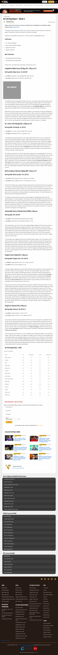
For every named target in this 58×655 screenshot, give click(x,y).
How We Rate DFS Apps (7, 618)
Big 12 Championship (8, 532)
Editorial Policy (46, 614)
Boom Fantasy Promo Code (35, 603)
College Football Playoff (9, 519)
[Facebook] (42, 579)
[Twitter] (45, 579)
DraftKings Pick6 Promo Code (35, 620)
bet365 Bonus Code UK (20, 638)
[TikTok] (52, 579)
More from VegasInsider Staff (18, 468)
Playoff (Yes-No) (7, 561)
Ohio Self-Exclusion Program (29, 645)
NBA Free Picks (19, 592)
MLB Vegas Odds (5, 594)
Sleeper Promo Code (20, 629)
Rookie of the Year (8, 567)
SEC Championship (8, 524)
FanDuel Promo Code (8, 495)
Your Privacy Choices (5, 640)
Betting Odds (4, 587)
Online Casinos (46, 617)
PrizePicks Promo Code (34, 605)
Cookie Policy (46, 612)
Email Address (9, 407)
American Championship (9, 538)
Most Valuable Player (8, 564)
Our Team (45, 599)
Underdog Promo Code (8, 501)
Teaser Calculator (47, 630)
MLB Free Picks (19, 594)
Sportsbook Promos (47, 592)
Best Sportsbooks (19, 607)
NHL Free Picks (19, 601)
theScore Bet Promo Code (9, 498)
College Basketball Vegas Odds (8, 599)
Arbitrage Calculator (47, 636)
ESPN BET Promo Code (21, 622)
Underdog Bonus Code (20, 624)
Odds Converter (46, 627)
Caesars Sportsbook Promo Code (11, 509)
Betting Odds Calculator (48, 625)
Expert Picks (18, 587)
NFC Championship (8, 569)
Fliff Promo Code (32, 596)
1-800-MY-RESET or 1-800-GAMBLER (25, 644)
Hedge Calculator (46, 632)
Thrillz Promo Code (33, 594)
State (7, 417)
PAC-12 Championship (8, 535)
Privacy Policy (46, 603)
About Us (45, 596)
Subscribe (51, 1)
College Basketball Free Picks (22, 599)
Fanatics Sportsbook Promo (21, 609)
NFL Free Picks (19, 590)
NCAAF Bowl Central (29, 5)
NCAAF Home (4, 5)
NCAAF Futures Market (38, 5)
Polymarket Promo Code (9, 479)
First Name (8, 410)
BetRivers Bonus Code (20, 627)
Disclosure (36, 652)
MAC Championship (8, 549)
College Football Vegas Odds (8, 596)
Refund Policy (46, 608)
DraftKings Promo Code (9, 492)
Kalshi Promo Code (8, 481)
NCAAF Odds (11, 5)
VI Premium (45, 587)
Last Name (8, 414)
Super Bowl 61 (7, 556)
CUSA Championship (8, 546)
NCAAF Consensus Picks (50, 5)
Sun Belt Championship (9, 543)
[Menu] (56, 2)
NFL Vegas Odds (5, 590)
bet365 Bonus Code (8, 490)
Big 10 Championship (8, 530)
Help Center (45, 601)
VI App (44, 590)
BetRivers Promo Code (9, 503)
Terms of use (46, 605)
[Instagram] (55, 579)
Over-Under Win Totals (8, 521)
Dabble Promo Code (33, 599)
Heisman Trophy (7, 516)
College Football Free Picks (21, 596)
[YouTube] (49, 579)
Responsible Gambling (48, 594)
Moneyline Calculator (47, 634)
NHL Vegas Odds (5, 601)
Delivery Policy (46, 610)
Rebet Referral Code (33, 608)
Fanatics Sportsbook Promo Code (11, 484)
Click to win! (16, 27)
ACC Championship (8, 527)
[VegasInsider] (2, 580)
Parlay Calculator (46, 623)
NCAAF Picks (19, 5)
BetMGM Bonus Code (8, 487)
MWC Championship (8, 541)
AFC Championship (8, 572)
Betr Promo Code (33, 601)
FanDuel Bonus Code (20, 614)
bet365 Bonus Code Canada (21, 636)
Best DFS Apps (32, 587)
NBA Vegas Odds (5, 592)
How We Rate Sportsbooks (7, 613)
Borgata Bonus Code (8, 506)
